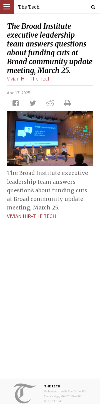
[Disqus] (50, 295)
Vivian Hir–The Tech (29, 78)
